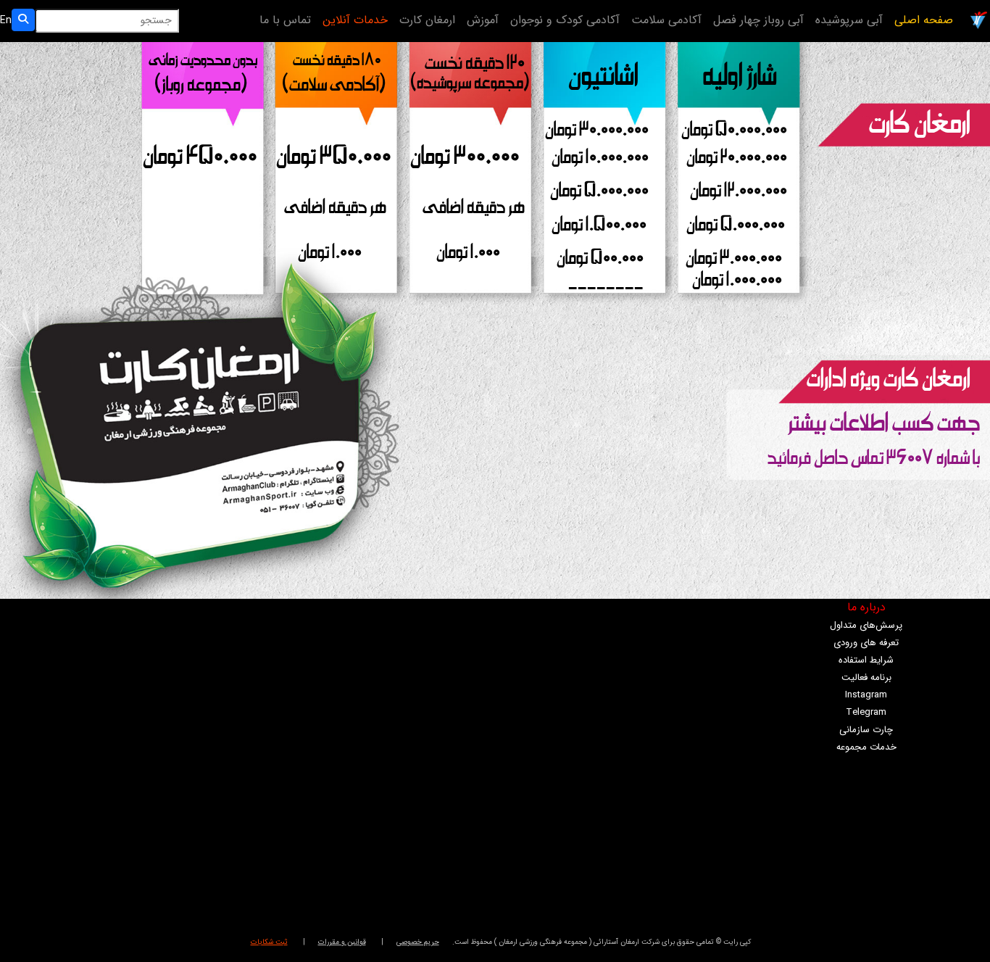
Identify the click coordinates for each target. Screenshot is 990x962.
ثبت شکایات (269, 942)
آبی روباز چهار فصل (758, 20)
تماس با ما (285, 20)
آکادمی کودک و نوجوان (565, 20)
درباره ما (866, 607)
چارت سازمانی (866, 729)
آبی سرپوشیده (849, 20)
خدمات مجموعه (866, 747)
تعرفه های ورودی (866, 642)
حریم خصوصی (417, 942)
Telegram (866, 712)
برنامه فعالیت (866, 677)
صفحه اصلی (923, 20)
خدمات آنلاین (355, 20)
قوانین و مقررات (342, 942)
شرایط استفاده (866, 660)
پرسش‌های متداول (866, 625)
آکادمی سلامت (666, 20)
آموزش (483, 20)
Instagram (866, 694)
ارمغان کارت (427, 20)
